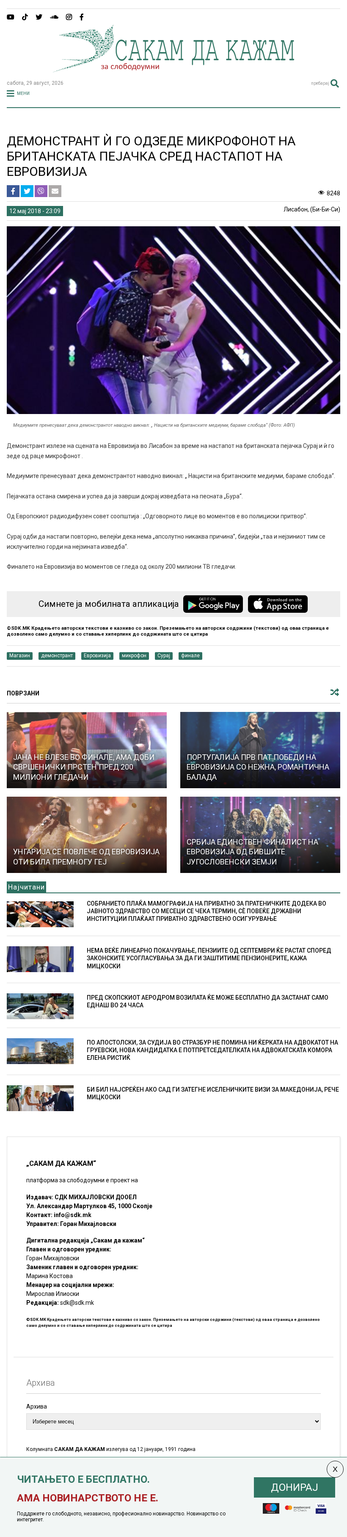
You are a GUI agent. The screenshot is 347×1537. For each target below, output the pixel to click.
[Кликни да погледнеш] (87, 835)
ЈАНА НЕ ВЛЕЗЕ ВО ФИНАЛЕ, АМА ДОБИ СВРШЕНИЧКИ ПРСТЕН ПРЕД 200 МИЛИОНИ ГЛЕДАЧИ (83, 767)
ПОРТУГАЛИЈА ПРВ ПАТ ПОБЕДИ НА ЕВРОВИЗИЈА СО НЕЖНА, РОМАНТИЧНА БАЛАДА (258, 767)
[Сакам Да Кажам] (173, 69)
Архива (36, 1406)
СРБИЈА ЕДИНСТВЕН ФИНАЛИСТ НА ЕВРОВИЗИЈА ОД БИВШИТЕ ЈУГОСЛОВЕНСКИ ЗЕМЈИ (252, 851)
